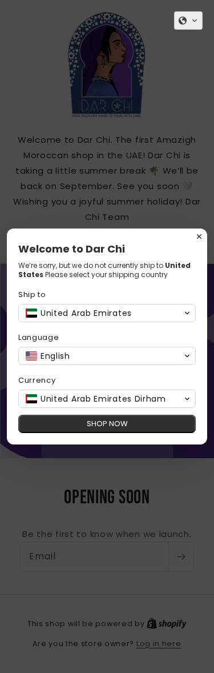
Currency (37, 380)
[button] (188, 20)
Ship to (32, 294)
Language (38, 337)
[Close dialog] (199, 236)
